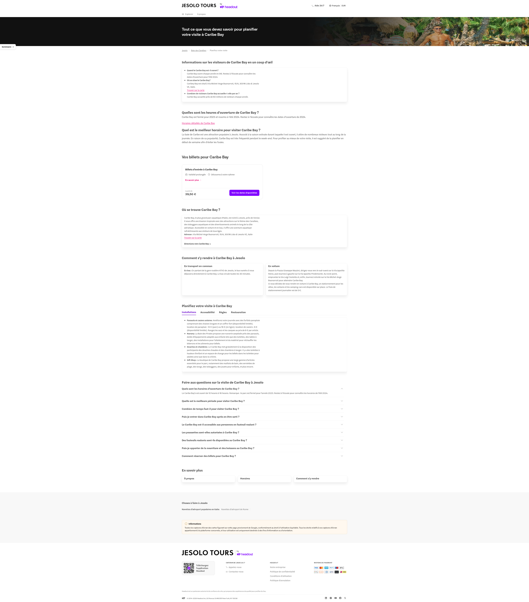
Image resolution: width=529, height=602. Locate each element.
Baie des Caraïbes (198, 50)
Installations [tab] (189, 312)
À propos (201, 14)
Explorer (189, 14)
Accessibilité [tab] (207, 312)
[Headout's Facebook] (340, 598)
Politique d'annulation (280, 580)
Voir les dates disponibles (244, 192)
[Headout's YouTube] (335, 598)
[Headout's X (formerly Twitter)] (345, 598)
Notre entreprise (277, 567)
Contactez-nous (236, 571)
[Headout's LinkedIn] (326, 598)
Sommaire (6, 46)
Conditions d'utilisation (281, 576)
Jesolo (184, 50)
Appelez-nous (235, 567)
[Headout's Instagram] (331, 598)
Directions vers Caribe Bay (196, 243)
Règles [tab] (223, 312)
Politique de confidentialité (282, 571)
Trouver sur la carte (195, 90)
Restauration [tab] (238, 312)
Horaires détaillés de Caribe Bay (198, 123)
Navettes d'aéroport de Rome (234, 509)
